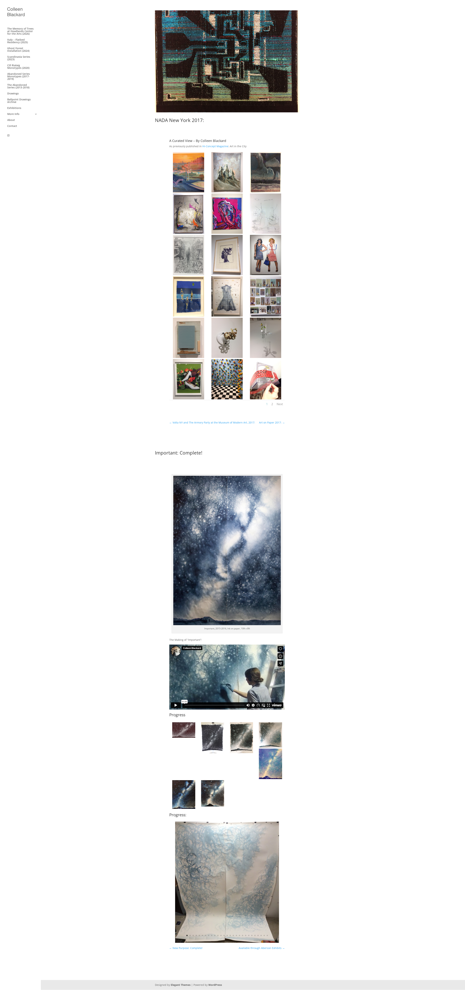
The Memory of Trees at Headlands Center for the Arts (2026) (20, 31)
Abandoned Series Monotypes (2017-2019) (18, 77)
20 (245, 935)
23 (255, 935)
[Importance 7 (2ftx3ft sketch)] (212, 806)
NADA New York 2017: (179, 120)
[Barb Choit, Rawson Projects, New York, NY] (188, 399)
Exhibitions (14, 108)
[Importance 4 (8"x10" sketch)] (270, 747)
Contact (12, 126)
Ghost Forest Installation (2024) (18, 49)
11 (218, 935)
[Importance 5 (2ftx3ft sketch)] (270, 779)
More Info (13, 114)
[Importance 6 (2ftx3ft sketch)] (183, 808)
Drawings (13, 93)
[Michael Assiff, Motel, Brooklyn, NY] (227, 358)
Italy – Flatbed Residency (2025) (17, 41)
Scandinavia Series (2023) (18, 58)
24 (258, 935)
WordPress (215, 985)
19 (242, 935)
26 (264, 935)
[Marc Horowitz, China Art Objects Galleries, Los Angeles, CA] (188, 233)
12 (221, 935)
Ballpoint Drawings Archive (19, 101)
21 (248, 935)
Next (280, 404)
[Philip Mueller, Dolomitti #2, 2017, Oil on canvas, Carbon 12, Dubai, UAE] (227, 192)
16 (233, 935)
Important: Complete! (178, 452)
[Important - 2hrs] (227, 942)
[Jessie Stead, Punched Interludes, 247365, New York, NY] (265, 399)
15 (230, 935)
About (11, 120)
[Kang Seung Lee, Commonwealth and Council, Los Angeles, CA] (188, 275)
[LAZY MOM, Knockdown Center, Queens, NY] (227, 399)
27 (267, 935)
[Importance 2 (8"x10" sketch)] (212, 753)
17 (236, 935)
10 (214, 935)
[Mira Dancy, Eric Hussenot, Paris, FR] (227, 233)
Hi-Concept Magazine (215, 146)
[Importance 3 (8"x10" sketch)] (241, 753)
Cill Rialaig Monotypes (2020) (18, 67)
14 (227, 935)
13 (224, 935)
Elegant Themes (181, 985)
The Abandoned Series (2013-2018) (18, 86)
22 (251, 935)
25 (261, 935)
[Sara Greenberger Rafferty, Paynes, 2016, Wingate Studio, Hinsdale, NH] (227, 316)
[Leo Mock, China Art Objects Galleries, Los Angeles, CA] (265, 192)
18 (239, 935)
